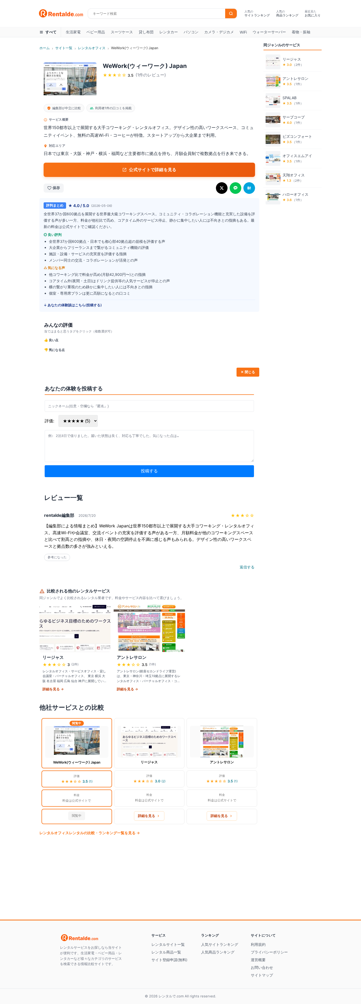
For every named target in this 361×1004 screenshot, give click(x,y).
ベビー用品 (95, 32)
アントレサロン (222, 762)
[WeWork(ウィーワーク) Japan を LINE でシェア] (235, 188)
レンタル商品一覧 (166, 952)
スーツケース (122, 32)
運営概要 (258, 959)
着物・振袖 (301, 32)
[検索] (231, 13)
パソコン (191, 32)
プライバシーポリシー (269, 952)
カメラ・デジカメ (219, 32)
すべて (51, 32)
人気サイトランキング (219, 944)
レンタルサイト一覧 (168, 944)
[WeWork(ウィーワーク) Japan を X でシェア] (222, 188)
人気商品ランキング (217, 952)
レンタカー (168, 32)
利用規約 (258, 944)
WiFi (243, 32)
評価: (49, 420)
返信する (247, 567)
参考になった (57, 557)
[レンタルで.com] (91, 937)
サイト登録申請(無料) (169, 959)
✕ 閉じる (248, 372)
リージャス (149, 762)
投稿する (149, 471)
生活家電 (73, 32)
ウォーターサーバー (269, 32)
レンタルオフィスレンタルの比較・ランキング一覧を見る (89, 832)
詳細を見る (146, 816)
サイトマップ (262, 975)
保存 (56, 188)
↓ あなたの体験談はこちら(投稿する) (73, 305)
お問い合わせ (262, 967)
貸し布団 (146, 32)
